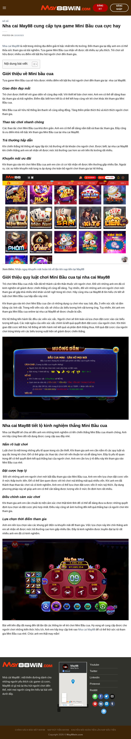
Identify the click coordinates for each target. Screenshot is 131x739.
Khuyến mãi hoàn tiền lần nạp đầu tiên (93, 730)
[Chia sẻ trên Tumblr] (112, 704)
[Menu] (4, 8)
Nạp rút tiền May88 (58, 730)
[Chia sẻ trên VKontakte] (101, 704)
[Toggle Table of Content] (33, 64)
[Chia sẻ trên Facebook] (100, 696)
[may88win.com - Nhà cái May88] (65, 8)
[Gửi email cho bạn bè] (112, 696)
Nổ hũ (5, 21)
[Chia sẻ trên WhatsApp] (95, 696)
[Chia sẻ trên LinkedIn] (106, 704)
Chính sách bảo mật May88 (30, 730)
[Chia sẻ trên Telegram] (103, 711)
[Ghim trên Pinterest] (95, 704)
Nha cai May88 (10, 46)
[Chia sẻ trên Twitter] (106, 696)
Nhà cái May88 (10, 677)
